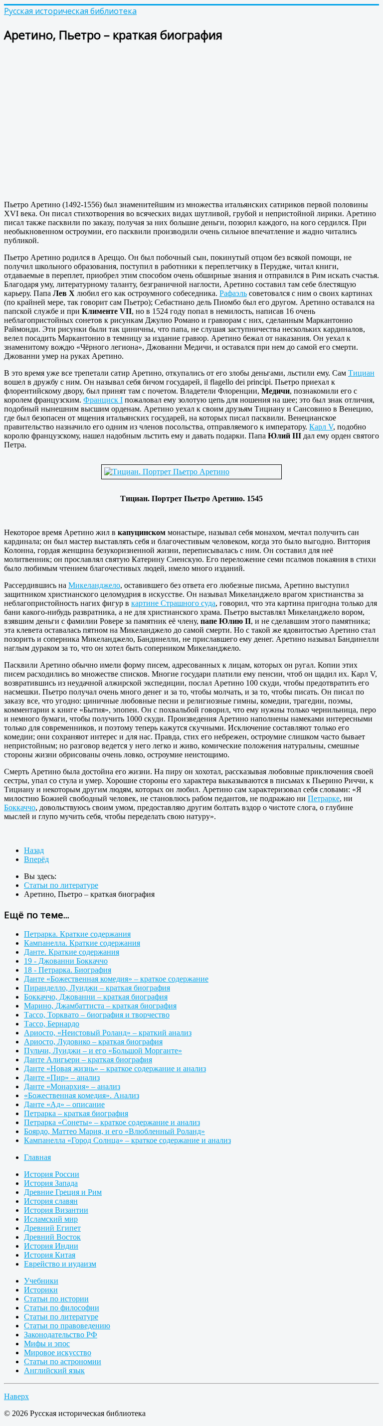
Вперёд (36, 859)
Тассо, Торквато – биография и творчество (97, 1014)
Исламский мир (51, 1219)
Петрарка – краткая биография (76, 1113)
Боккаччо (19, 807)
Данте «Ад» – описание (64, 1104)
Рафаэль (233, 293)
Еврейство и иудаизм (60, 1264)
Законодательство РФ (60, 1334)
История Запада (51, 1183)
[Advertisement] (191, 122)
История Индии (51, 1246)
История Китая (49, 1255)
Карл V (321, 427)
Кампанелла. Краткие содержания (82, 943)
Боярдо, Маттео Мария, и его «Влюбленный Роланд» (114, 1131)
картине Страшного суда (173, 603)
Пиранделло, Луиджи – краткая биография (97, 988)
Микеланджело (94, 585)
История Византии (56, 1210)
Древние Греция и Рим (63, 1192)
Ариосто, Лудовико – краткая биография (93, 1041)
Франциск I (103, 400)
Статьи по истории (56, 1298)
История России (51, 1174)
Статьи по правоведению (67, 1325)
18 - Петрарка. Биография (67, 970)
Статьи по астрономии (62, 1361)
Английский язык (54, 1370)
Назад (34, 850)
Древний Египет (52, 1228)
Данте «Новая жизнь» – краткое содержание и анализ (115, 1068)
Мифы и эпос (47, 1343)
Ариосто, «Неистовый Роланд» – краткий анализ (108, 1032)
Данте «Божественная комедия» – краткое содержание (116, 979)
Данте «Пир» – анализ (62, 1077)
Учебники (41, 1281)
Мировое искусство (57, 1352)
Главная (37, 1157)
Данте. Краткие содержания (71, 952)
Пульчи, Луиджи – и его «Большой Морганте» (103, 1050)
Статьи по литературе (61, 1316)
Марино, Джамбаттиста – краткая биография (100, 1005)
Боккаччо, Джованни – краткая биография (96, 997)
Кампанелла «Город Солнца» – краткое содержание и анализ (127, 1140)
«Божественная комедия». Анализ (81, 1095)
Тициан (361, 373)
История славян (51, 1201)
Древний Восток (52, 1237)
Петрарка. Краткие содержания (77, 934)
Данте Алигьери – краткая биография (88, 1059)
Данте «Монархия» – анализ (72, 1086)
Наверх (16, 1396)
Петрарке (324, 798)
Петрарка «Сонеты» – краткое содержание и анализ (112, 1122)
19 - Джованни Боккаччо (66, 961)
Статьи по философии (61, 1307)
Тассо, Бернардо (51, 1023)
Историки (41, 1289)
